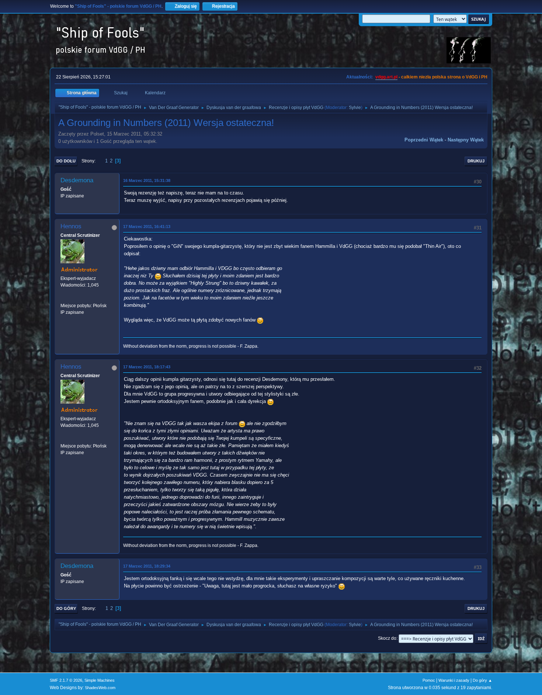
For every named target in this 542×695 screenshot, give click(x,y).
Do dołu (66, 161)
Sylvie (355, 107)
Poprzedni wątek (423, 140)
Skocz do (387, 638)
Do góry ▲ (482, 680)
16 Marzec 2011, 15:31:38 (146, 180)
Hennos (70, 226)
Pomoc (429, 680)
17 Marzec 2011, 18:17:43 (146, 367)
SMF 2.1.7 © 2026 (66, 680)
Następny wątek (466, 140)
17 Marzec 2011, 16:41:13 (146, 226)
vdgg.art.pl (386, 77)
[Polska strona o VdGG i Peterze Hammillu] (63, 298)
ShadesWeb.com (100, 687)
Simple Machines (99, 680)
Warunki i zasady (453, 680)
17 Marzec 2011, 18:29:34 (146, 566)
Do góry (66, 608)
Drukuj (476, 161)
